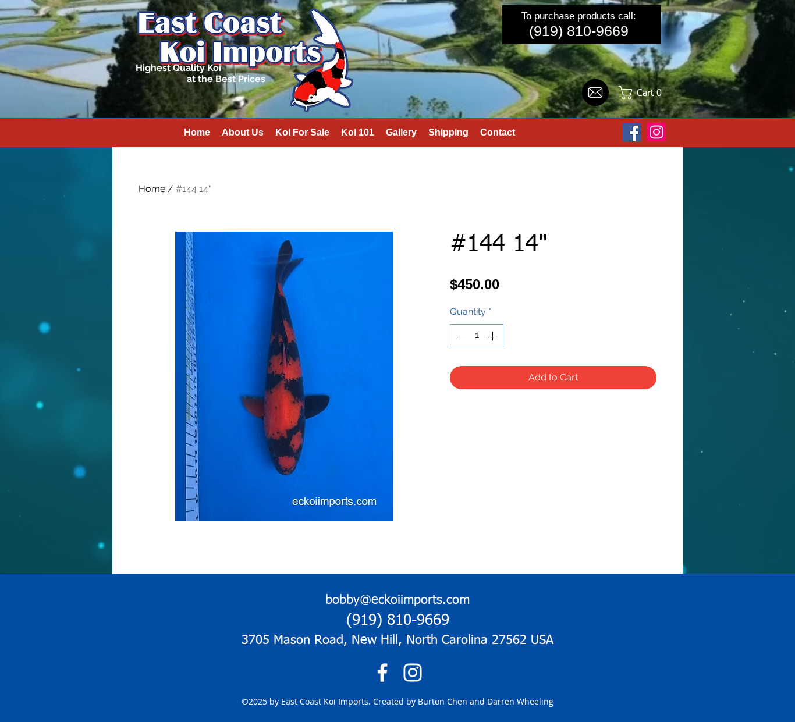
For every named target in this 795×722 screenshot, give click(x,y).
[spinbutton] (476, 336)
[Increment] (493, 336)
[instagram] (412, 672)
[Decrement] (460, 336)
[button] (644, 92)
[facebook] (382, 672)
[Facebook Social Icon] (632, 132)
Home (152, 188)
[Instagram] (656, 132)
